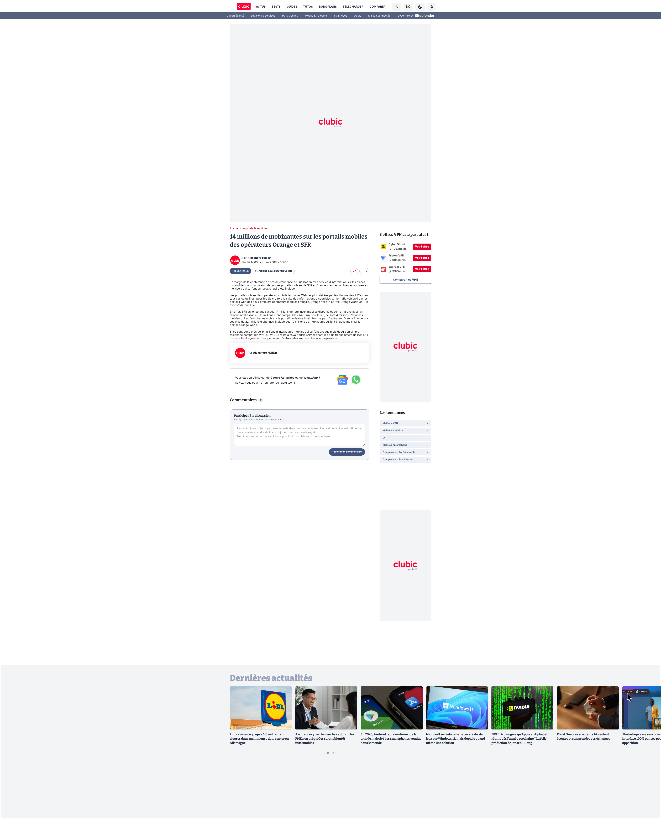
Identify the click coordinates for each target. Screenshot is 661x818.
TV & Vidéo (340, 15)
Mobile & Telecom (316, 15)
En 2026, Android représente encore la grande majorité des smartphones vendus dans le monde (391, 738)
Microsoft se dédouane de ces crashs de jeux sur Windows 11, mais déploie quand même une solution (455, 738)
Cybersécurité (235, 15)
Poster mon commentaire (347, 452)
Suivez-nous (241, 271)
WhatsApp (310, 377)
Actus (261, 6)
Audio (357, 15)
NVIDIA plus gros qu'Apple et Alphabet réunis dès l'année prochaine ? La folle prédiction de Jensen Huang (519, 738)
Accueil (234, 228)
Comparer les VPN (405, 279)
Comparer (378, 6)
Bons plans (328, 6)
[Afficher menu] (229, 7)
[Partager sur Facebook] (652, 788)
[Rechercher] (396, 6)
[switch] (420, 7)
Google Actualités (282, 377)
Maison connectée (379, 15)
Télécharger (353, 6)
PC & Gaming (290, 15)
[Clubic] (244, 7)
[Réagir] (354, 271)
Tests (276, 6)
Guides (292, 6)
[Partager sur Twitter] (652, 799)
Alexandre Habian (259, 257)
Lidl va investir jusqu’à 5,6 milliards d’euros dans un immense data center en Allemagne (259, 738)
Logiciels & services (263, 15)
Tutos (308, 6)
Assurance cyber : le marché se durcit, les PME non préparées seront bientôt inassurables (324, 738)
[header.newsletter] (408, 6)
